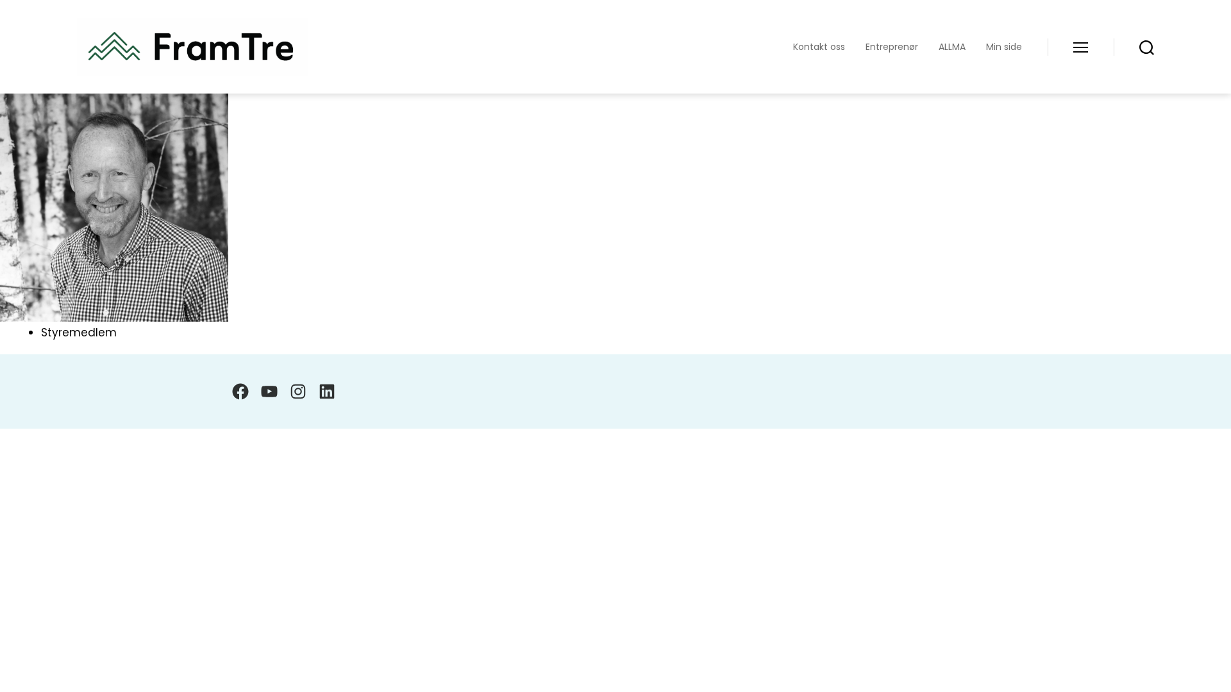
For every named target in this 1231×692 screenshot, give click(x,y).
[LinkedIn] (327, 391)
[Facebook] (240, 391)
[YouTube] (269, 391)
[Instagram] (298, 391)
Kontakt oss (819, 47)
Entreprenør (892, 47)
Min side (1004, 47)
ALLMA (952, 47)
